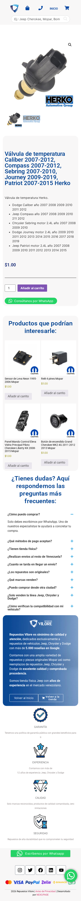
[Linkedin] (51, 870)
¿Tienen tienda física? (22, 549)
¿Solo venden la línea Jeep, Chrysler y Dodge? (33, 596)
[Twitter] (30, 870)
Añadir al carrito (32, 288)
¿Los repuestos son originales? (29, 572)
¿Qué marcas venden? (23, 580)
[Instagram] (19, 870)
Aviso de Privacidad (45, 891)
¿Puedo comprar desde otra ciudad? (32, 587)
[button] (69, 44)
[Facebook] (40, 870)
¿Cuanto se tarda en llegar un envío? (32, 564)
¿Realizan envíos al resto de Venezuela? (35, 556)
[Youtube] (61, 870)
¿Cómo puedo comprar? (24, 514)
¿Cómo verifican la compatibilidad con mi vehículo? (35, 607)
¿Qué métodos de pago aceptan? (30, 541)
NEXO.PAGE (43, 894)
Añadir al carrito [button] (18, 396)
